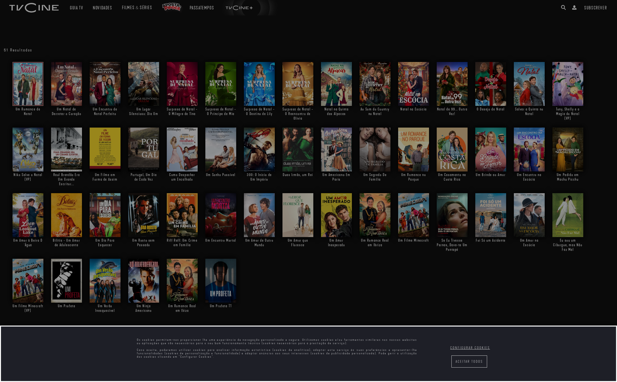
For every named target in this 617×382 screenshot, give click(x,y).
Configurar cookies (470, 348)
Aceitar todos (469, 362)
